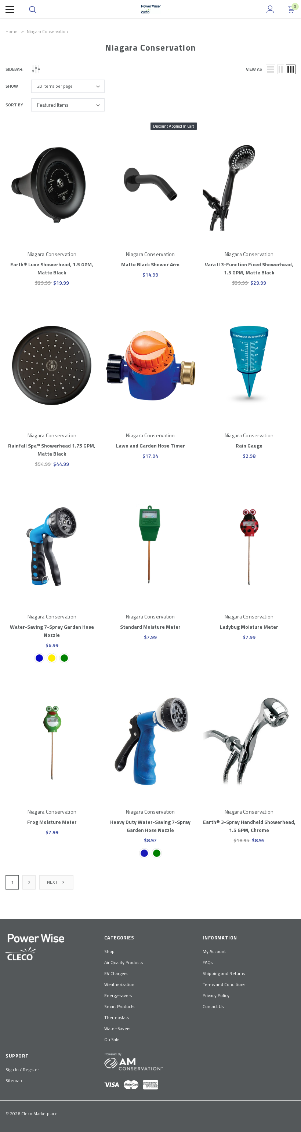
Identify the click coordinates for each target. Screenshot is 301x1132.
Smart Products (119, 1006)
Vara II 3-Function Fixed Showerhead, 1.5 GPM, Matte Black (249, 268)
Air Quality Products (123, 962)
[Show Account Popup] (270, 9)
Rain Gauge (249, 445)
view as (254, 69)
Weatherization (119, 984)
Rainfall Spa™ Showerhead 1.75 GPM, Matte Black (51, 449)
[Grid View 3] (290, 69)
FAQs (208, 962)
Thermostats (116, 1017)
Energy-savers (118, 995)
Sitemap (14, 1080)
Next (53, 882)
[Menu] (10, 9)
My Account (214, 951)
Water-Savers (117, 1028)
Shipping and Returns (224, 973)
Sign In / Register (22, 1069)
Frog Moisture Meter (52, 822)
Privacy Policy (216, 995)
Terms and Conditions (224, 984)
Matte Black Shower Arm (150, 264)
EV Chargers (115, 973)
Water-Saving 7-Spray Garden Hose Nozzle (52, 631)
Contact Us (213, 1006)
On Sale (112, 1039)
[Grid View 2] (280, 69)
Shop (109, 951)
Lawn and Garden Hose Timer (150, 445)
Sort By (14, 105)
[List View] (270, 69)
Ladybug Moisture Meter (249, 627)
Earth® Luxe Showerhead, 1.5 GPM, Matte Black (51, 268)
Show (12, 86)
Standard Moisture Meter (150, 627)
